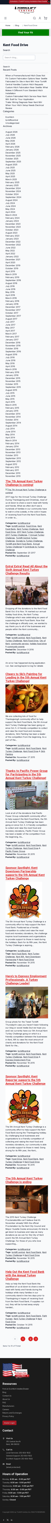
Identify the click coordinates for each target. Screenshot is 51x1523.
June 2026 (10, 138)
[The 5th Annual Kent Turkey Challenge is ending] (26, 1199)
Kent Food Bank (33, 637)
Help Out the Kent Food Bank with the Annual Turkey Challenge (24, 1275)
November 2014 (13, 417)
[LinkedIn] (11, 1520)
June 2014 (10, 431)
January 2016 (11, 375)
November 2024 (13, 191)
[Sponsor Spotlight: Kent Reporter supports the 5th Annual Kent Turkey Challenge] (23, 1107)
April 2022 (10, 253)
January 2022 (12, 256)
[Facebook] (3, 1520)
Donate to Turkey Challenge (29, 541)
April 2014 (10, 437)
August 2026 (11, 132)
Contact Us (6, 1396)
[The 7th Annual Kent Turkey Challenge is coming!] (26, 491)
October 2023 (11, 230)
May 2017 (10, 328)
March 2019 (11, 274)
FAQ (4, 1402)
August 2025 (11, 164)
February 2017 (12, 336)
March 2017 (11, 333)
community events (16, 646)
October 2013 (11, 455)
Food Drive (31, 526)
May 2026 (10, 141)
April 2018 (10, 295)
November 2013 (12, 452)
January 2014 (12, 446)
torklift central (18, 526)
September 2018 (13, 280)
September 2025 (13, 161)
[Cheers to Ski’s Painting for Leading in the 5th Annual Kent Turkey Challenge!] (26, 698)
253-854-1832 (24, 1453)
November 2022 (13, 244)
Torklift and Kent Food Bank (18, 544)
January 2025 (12, 185)
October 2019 (11, 268)
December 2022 (12, 241)
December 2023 (12, 224)
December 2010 (12, 473)
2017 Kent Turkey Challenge (30, 532)
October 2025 (11, 158)
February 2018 (12, 301)
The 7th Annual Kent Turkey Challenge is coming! (24, 483)
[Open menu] (5, 18)
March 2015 (11, 405)
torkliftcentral (11, 120)
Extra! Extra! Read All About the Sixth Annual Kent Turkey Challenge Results (26, 570)
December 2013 (12, 449)
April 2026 (10, 144)
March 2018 (11, 298)
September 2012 (13, 461)
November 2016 (13, 345)
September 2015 (13, 387)
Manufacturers (8, 1406)
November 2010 (13, 476)
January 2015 (11, 411)
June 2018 (10, 289)
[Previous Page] (15, 1339)
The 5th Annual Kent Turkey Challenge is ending (24, 1180)
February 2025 (12, 182)
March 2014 (11, 440)
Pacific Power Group (15, 851)
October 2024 (12, 194)
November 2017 (13, 310)
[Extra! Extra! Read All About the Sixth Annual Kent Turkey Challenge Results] (26, 591)
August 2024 (11, 200)
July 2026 (10, 135)
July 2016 (10, 357)
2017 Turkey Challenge (16, 535)
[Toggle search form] (34, 18)
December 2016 (12, 342)
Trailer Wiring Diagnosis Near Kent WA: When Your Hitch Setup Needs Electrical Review (24, 105)
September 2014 (13, 422)
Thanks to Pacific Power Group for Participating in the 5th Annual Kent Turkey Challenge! (26, 774)
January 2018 (11, 304)
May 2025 (10, 173)
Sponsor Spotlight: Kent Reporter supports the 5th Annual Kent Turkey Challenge (25, 1080)
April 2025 (10, 176)
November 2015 (12, 381)
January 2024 (12, 221)
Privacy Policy (8, 1416)
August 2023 (11, 233)
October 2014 (11, 419)
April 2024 (10, 212)
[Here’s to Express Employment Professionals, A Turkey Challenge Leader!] (26, 1002)
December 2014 (12, 414)
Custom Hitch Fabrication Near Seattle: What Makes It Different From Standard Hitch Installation (26, 90)
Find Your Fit (25, 32)
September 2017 (13, 316)
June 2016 (10, 360)
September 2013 (13, 458)
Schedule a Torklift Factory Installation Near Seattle (30, 1)
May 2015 (9, 399)
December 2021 (12, 259)
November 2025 (13, 155)
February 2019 (12, 277)
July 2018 (10, 286)
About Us (6, 1399)
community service (20, 643)
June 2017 (10, 325)
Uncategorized (12, 123)
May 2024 (10, 209)
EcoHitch (9, 117)
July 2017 (10, 322)
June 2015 (10, 396)
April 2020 (10, 262)
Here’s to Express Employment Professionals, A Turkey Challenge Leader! (26, 979)
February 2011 (12, 470)
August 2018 (11, 283)
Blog (17, 25)
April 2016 (10, 366)
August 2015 (11, 390)
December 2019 (12, 265)
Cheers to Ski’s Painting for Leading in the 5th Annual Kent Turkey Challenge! (25, 677)
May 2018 (10, 292)
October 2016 (11, 348)
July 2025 (10, 167)
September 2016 (13, 351)
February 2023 (12, 236)
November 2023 (13, 227)
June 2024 (10, 206)
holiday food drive (38, 643)
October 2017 (11, 313)
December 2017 (12, 307)
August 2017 (11, 319)
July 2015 (9, 393)
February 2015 (12, 408)
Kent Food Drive (30, 25)
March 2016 (11, 369)
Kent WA (20, 956)
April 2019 (10, 271)
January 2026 (12, 149)
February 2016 (12, 372)
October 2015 (11, 384)
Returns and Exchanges (12, 1413)
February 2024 (12, 218)
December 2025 (12, 152)
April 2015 (10, 402)
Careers (5, 1409)
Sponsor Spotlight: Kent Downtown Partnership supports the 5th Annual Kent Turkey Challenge (25, 873)
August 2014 (11, 425)
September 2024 (13, 197)
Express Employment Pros (17, 1060)
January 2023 (12, 238)
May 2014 (10, 434)
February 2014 (12, 443)
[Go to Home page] (25, 10)
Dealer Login (9, 1423)
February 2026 (12, 147)
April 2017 (10, 330)
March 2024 (11, 215)
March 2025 (11, 179)
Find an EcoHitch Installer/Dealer (15, 1389)
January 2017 (11, 339)
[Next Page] (35, 1339)
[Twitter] (7, 1520)
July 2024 (10, 203)
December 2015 (12, 378)
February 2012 (12, 467)
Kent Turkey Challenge (27, 529)
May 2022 (10, 250)
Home (7, 25)
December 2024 (13, 188)
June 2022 (10, 247)
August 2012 (11, 464)
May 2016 (10, 363)
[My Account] (40, 18)
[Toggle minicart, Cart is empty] (45, 18)
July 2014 (10, 428)
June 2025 (10, 170)
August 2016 (11, 354)
